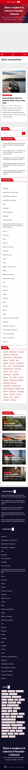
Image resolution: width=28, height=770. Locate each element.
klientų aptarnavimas (8, 368)
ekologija (5, 360)
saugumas (5, 380)
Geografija (5, 216)
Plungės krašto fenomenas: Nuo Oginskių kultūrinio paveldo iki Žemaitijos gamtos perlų (14, 145)
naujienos (5, 377)
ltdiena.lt (19, 105)
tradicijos (5, 394)
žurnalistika (13, 400)
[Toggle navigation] (13, 54)
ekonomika (11, 360)
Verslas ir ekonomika (8, 337)
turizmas (19, 394)
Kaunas (10, 366)
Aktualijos (5, 188)
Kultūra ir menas (7, 255)
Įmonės (5, 231)
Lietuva (5, 258)
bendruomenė (20, 351)
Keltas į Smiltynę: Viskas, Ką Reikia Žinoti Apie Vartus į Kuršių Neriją (13, 100)
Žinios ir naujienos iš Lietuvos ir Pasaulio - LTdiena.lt (14, 10)
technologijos (20, 391)
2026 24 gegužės (9, 428)
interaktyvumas (20, 363)
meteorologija (15, 374)
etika (17, 360)
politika (15, 377)
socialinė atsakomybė (8, 388)
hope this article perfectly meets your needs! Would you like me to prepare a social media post (13, 225)
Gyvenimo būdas (7, 220)
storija (4, 314)
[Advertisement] (14, 38)
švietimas (16, 397)
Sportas (5, 310)
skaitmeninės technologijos (16, 380)
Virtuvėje (5, 341)
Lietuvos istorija (7, 374)
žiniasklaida (6, 400)
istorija (4, 366)
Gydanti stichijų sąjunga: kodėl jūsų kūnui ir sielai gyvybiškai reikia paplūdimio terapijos (14, 172)
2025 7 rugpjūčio (9, 105)
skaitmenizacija (7, 385)
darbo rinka (6, 354)
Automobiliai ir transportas (10, 196)
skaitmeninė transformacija (9, 383)
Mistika (4, 270)
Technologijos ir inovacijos (10, 329)
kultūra (11, 371)
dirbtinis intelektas (7, 357)
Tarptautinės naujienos (9, 326)
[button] (22, 54)
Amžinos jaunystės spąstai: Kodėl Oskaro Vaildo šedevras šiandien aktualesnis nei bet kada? (14, 165)
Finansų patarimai (7, 212)
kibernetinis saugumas (18, 366)
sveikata (5, 391)
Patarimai (5, 290)
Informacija (6, 235)
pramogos (20, 377)
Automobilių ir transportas (10, 200)
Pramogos (5, 298)
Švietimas (5, 322)
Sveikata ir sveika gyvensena (11, 318)
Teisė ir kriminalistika (8, 333)
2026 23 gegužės (9, 479)
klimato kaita (18, 368)
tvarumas (5, 397)
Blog (4, 204)
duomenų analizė (18, 357)
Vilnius (11, 397)
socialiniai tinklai (16, 385)
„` (1, 533)
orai (11, 377)
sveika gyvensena (19, 388)
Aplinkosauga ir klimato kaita (10, 192)
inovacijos (12, 363)
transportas (12, 394)
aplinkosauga (12, 351)
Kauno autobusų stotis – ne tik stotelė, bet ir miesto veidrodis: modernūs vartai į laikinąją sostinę (14, 152)
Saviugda (5, 306)
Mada (4, 262)
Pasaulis (5, 286)
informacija (5, 363)
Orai (4, 282)
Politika (5, 294)
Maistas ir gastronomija (9, 266)
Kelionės (5, 243)
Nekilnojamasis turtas (8, 278)
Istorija (4, 239)
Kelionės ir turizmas (7, 95)
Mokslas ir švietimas (8, 274)
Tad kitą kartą (12, 391)
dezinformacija (14, 354)
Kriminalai (5, 251)
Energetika (6, 208)
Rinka (4, 302)
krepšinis (5, 371)
